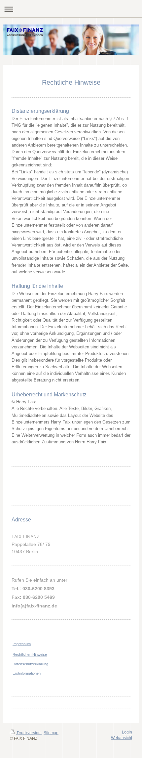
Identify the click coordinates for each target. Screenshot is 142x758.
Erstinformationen (27, 673)
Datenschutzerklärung (30, 664)
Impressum (22, 644)
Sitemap (51, 733)
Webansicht (121, 738)
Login (127, 732)
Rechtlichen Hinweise (30, 654)
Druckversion (29, 733)
